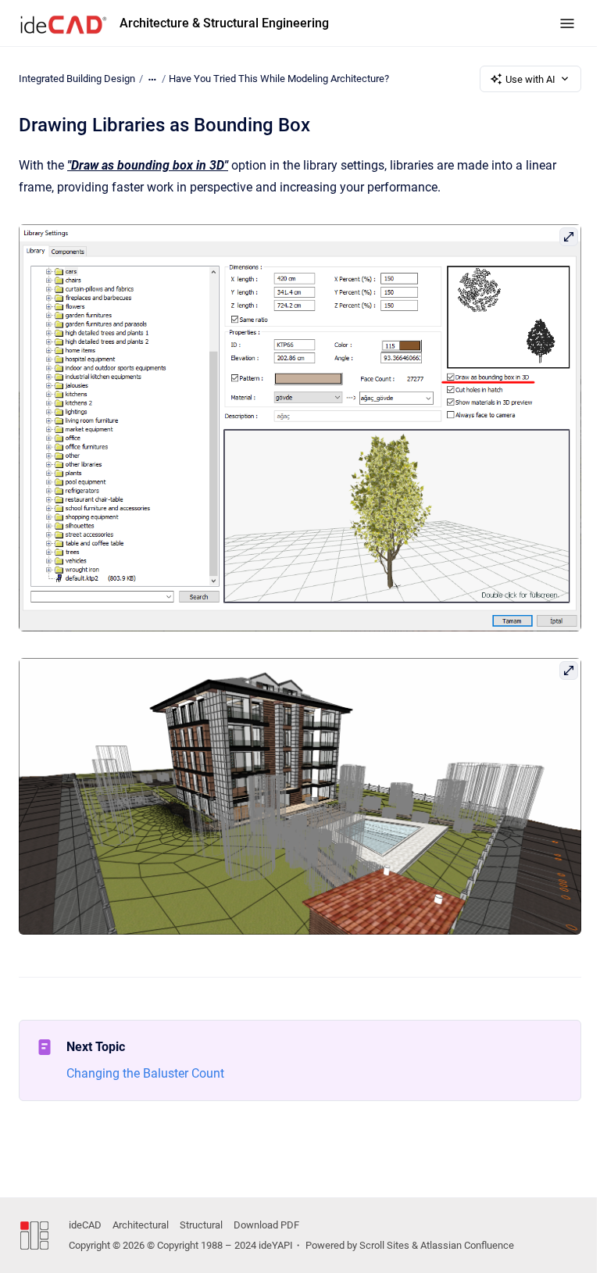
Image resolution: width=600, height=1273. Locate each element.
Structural (201, 1225)
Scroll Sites (384, 1245)
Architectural (140, 1225)
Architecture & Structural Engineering (224, 23)
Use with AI (530, 79)
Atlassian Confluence (467, 1245)
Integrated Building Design (77, 78)
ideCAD (85, 1225)
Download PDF (266, 1225)
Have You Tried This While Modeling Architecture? (279, 78)
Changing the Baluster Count (145, 1073)
